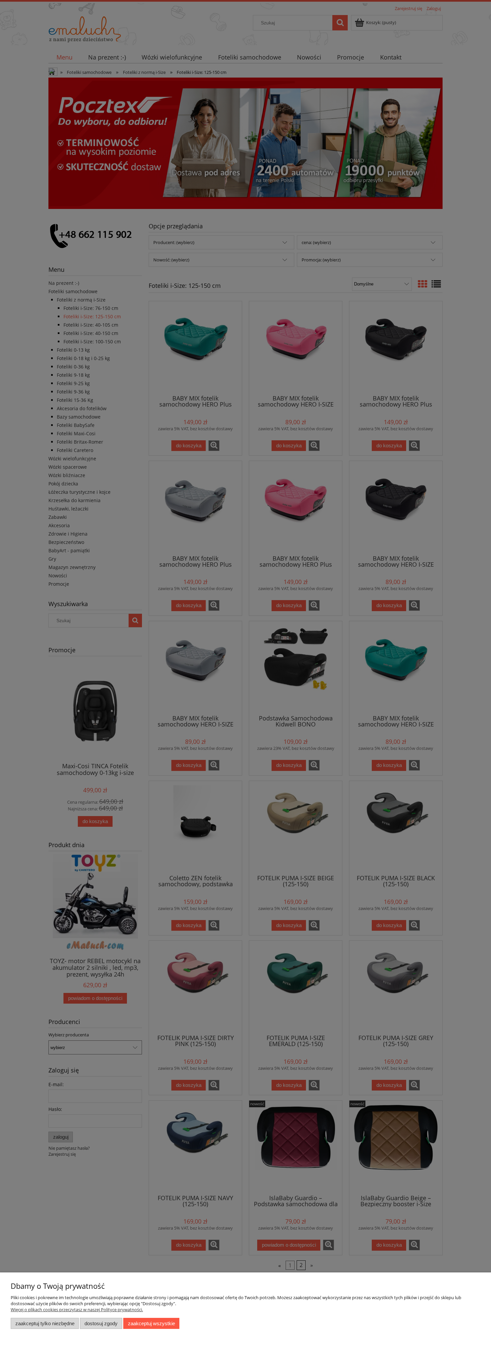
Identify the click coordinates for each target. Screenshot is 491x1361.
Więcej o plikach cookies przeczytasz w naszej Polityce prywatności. (77, 1310)
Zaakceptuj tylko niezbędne (44, 1323)
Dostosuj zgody (101, 1323)
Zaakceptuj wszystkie (151, 1323)
